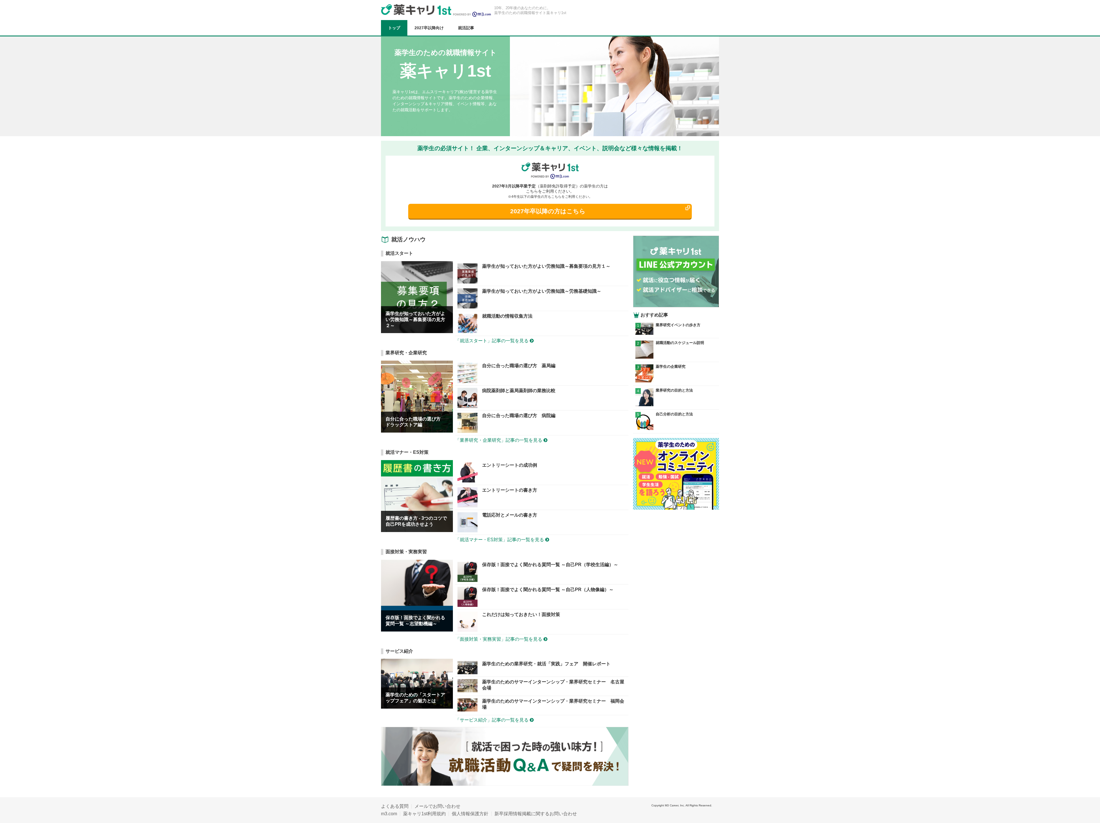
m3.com (389, 813)
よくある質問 (394, 806)
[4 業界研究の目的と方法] (676, 404)
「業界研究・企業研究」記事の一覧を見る (499, 440)
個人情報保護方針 (470, 813)
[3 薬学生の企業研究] (676, 380)
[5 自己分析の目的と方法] (676, 428)
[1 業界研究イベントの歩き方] (676, 333)
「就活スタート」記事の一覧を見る (492, 340)
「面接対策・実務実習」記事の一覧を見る (499, 639)
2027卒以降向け (429, 28)
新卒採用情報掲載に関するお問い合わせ (535, 813)
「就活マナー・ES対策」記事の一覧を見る (500, 539)
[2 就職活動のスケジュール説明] (676, 357)
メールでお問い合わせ (437, 806)
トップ (394, 28)
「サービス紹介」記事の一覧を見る (492, 720)
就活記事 (466, 28)
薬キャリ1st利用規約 (424, 813)
